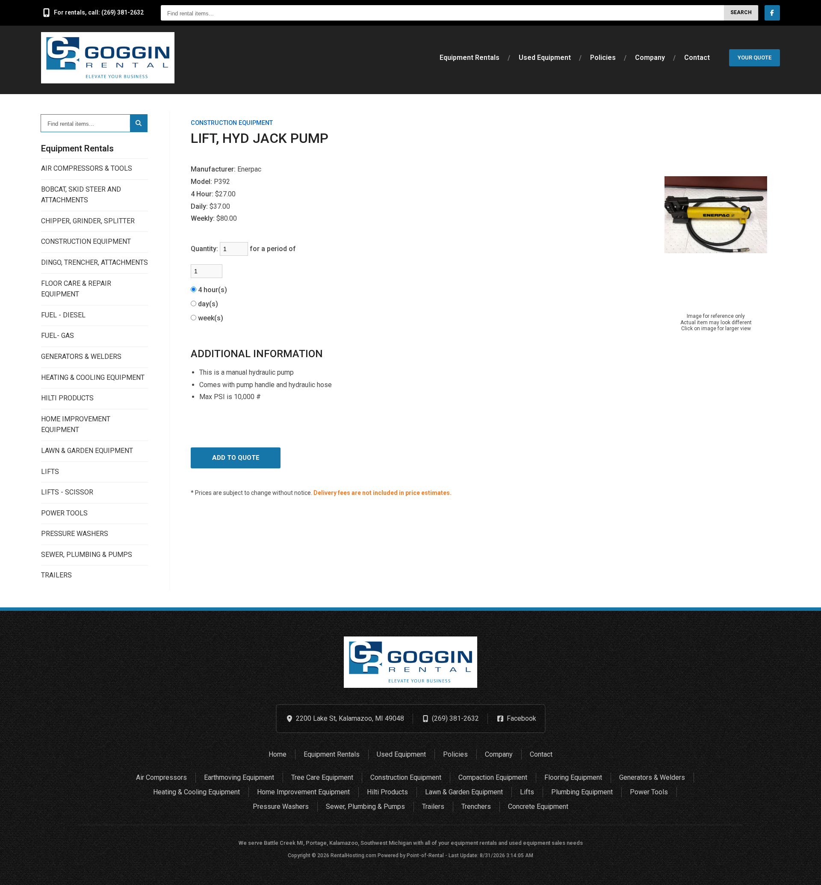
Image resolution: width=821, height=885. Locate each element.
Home (277, 754)
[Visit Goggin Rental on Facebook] (772, 13)
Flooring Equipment (573, 777)
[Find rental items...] (138, 123)
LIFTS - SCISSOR (67, 492)
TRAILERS (56, 575)
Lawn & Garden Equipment (464, 792)
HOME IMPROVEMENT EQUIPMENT (75, 424)
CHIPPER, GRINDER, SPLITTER (88, 221)
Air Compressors (161, 777)
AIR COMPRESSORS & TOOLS (86, 168)
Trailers (433, 806)
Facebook (521, 718)
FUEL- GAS (57, 336)
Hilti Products (387, 792)
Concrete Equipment (538, 806)
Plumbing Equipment (582, 792)
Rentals (469, 57)
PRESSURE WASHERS (74, 534)
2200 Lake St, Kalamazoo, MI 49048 (350, 718)
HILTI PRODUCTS (67, 398)
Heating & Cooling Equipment (196, 792)
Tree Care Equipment (322, 777)
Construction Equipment (405, 777)
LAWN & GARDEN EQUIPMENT (87, 451)
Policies (603, 57)
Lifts (527, 792)
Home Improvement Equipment (303, 792)
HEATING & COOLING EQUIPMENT (93, 377)
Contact (697, 57)
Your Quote (754, 57)
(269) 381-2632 (455, 718)
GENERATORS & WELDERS (81, 356)
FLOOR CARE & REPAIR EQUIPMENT (76, 289)
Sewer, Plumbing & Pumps (365, 806)
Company (650, 57)
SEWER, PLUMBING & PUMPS (86, 555)
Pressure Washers (281, 806)
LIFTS (50, 472)
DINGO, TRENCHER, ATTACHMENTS (94, 262)
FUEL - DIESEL (63, 315)
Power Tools (649, 792)
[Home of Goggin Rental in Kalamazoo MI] (107, 57)
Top (804, 871)
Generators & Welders (652, 777)
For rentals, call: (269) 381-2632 (99, 12)
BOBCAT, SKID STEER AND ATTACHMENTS (81, 194)
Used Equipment (545, 57)
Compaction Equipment (492, 777)
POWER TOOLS (64, 513)
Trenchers (476, 806)
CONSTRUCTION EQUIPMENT (86, 241)
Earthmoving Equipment (239, 777)
